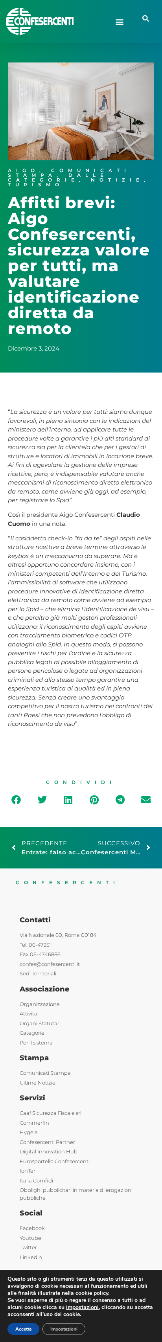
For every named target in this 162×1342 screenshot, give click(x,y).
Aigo (23, 170)
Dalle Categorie (58, 177)
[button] (119, 21)
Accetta (23, 1329)
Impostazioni (63, 1329)
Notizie (117, 180)
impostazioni (82, 1307)
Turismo (36, 184)
